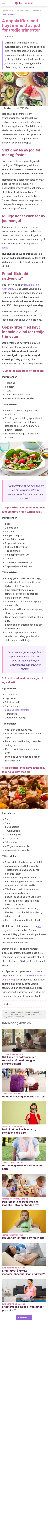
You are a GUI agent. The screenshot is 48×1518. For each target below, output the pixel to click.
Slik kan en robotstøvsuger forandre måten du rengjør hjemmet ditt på (19, 1060)
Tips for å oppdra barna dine (15, 1199)
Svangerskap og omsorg (13, 1268)
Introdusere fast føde (12, 1235)
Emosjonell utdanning (13, 1127)
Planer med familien (11, 1094)
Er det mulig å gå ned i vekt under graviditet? (23, 1308)
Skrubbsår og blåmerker (13, 1163)
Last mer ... (24, 1317)
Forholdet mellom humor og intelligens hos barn (19, 1131)
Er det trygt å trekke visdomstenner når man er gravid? (23, 1272)
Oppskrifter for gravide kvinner (26, 10)
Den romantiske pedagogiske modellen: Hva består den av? (20, 1203)
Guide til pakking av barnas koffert (23, 1096)
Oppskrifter (6, 10)
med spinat (24, 394)
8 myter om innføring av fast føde (23, 1237)
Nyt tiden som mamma (12, 1054)
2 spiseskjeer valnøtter (17, 710)
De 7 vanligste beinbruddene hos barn (22, 1167)
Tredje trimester (8, 15)
